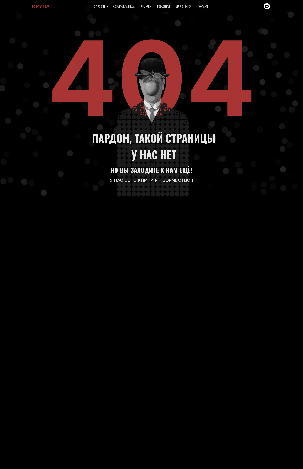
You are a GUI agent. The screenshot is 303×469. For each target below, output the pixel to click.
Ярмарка (146, 6)
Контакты (203, 6)
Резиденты (163, 6)
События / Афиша (124, 6)
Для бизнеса (183, 6)
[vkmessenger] (267, 6)
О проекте (100, 6)
